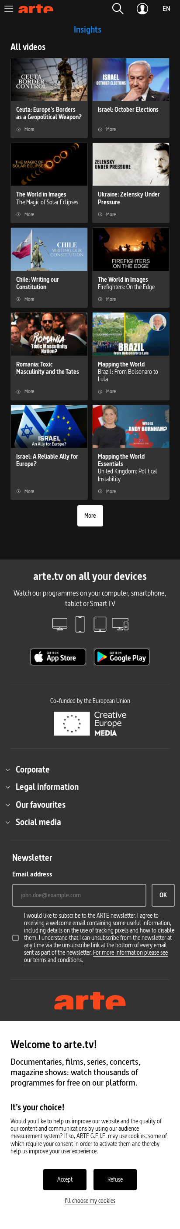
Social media (38, 822)
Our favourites (41, 804)
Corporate (33, 769)
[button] (118, 9)
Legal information (47, 787)
